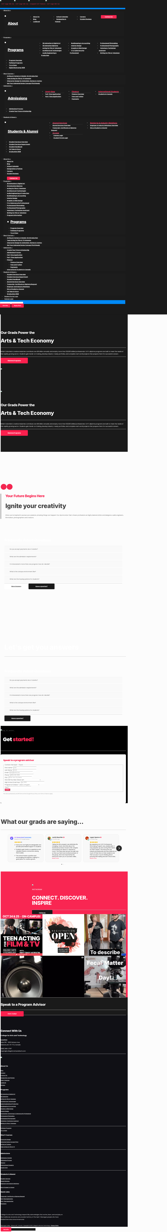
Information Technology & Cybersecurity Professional (16, 1113)
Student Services (5, 1178)
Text (6, 787)
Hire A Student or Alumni (7, 1187)
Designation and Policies (8, 1078)
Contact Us (4, 1075)
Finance (3, 1163)
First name (9, 768)
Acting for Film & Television (8, 1099)
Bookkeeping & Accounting (8, 1106)
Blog (2, 1070)
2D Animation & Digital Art (8, 1094)
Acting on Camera (6, 1144)
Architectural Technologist (8, 1101)
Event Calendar (5, 1080)
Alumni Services (5, 1181)
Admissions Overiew (6, 1158)
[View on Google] (49, 838)
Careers (3, 1073)
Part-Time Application (7, 1201)
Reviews (3, 1085)
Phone (7, 775)
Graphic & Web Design (7, 1109)
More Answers (16, 586)
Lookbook (3, 1082)
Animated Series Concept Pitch (9, 1142)
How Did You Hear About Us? (14, 780)
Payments (3, 1203)
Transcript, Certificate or (8, 1196)
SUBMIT (7, 790)
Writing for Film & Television (8, 1123)
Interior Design (5, 1111)
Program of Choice (12, 785)
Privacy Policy (55, 1225)
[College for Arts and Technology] (30, 4)
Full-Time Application (7, 1199)
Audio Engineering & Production (9, 1104)
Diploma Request (20, 1196)
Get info (6, 1229)
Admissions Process (6, 1160)
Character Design (6, 1139)
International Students (7, 1165)
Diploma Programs (14, 360)
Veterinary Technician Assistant (10, 1121)
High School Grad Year (13, 782)
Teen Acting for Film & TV (8, 1147)
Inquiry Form (4, 1167)
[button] (7, 848)
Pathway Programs (6, 1128)
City (6, 777)
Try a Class (4, 1130)
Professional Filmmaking (7, 1116)
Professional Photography (8, 1118)
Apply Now (17, 305)
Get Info (5, 305)
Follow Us (42, 913)
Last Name (9, 770)
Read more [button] (55, 858)
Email (7, 773)
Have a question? (41, 586)
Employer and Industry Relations (10, 1183)
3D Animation (4, 1096)
